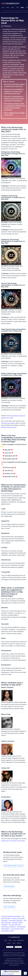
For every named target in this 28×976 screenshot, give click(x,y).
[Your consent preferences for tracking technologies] (25, 973)
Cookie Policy (18, 946)
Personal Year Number (8, 423)
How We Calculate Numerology (11, 916)
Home (5, 940)
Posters (9, 943)
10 (14, 11)
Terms (13, 943)
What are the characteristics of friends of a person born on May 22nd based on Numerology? (14, 98)
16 (26, 11)
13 (20, 11)
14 (22, 11)
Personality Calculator (15, 920)
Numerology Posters (7, 931)
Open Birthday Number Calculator (13, 865)
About (10, 940)
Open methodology (9, 907)
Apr (17, 7)
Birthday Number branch (8, 427)
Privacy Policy (10, 946)
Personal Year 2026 (15, 924)
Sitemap (19, 943)
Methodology (20, 940)
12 (18, 11)
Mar (12, 7)
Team (14, 940)
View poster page (9, 886)
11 (16, 11)
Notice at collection (8, 974)
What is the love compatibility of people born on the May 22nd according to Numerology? (14, 91)
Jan (3, 7)
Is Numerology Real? (17, 929)
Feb (7, 7)
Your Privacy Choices (12, 971)
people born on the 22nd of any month (13, 840)
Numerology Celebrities (8, 926)
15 (24, 11)
